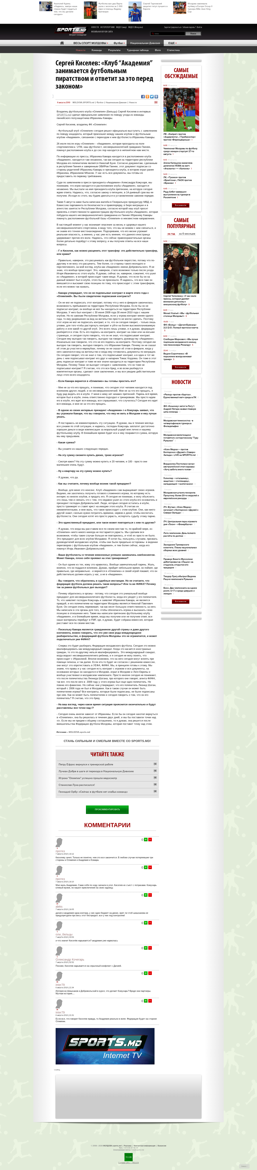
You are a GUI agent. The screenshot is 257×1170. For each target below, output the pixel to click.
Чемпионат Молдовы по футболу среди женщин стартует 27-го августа (180, 151)
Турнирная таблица (138, 50)
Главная (62, 43)
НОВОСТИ (95, 27)
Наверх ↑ (244, 1166)
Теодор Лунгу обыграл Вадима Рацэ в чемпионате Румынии (179, 577)
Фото (158, 50)
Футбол (118, 43)
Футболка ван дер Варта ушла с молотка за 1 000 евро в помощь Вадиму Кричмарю (110, 7)
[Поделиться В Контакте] (156, 96)
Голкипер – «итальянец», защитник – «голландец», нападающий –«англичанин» (179, 481)
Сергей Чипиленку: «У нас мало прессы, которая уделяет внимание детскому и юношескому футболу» (179, 300)
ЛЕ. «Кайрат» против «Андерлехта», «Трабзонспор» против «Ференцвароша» (179, 136)
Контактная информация (144, 1146)
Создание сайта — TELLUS (128, 1163)
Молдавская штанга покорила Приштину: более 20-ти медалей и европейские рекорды (181, 495)
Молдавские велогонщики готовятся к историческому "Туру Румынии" (180, 437)
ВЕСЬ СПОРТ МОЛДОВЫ (89, 43)
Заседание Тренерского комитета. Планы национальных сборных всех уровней (180, 547)
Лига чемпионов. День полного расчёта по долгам (179, 534)
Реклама (127, 1146)
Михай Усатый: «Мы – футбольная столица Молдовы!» (181, 314)
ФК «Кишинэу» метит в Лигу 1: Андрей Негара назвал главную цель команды (179, 409)
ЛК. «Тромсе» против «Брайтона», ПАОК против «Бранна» (177, 180)
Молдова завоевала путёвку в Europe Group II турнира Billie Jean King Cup (200, 7)
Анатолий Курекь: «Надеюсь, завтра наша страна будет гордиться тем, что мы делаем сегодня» (65, 8)
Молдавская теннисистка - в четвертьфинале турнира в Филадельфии (178, 423)
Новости (80, 50)
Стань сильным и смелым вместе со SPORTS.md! (107, 741)
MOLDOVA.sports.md (79, 732)
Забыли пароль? (189, 27)
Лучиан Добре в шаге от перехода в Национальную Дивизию (96, 771)
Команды (97, 50)
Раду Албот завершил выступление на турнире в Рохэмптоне (176, 194)
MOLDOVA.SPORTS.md (83, 102)
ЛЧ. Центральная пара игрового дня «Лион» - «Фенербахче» (180, 523)
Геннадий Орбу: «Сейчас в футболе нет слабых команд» (93, 791)
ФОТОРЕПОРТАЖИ (107, 27)
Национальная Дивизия (145, 43)
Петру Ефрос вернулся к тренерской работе (86, 764)
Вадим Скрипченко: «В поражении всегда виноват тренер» (177, 356)
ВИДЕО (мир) (121, 27)
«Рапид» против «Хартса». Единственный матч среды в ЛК (181, 396)
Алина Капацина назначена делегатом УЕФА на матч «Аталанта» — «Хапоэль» (177, 165)
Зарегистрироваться (172, 27)
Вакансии (162, 1146)
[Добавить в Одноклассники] (147, 96)
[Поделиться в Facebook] (143, 96)
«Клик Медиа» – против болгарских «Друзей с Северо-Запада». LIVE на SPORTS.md (180, 452)
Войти (199, 27)
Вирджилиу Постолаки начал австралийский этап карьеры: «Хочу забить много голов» (179, 466)
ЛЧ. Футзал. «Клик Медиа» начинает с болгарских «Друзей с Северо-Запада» (180, 509)
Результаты (114, 50)
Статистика (173, 50)
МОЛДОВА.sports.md (112, 1146)
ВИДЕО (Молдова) (135, 27)
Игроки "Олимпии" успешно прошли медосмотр (88, 778)
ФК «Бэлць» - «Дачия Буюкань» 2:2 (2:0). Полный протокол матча (180, 327)
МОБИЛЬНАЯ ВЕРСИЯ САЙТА (102, 32)
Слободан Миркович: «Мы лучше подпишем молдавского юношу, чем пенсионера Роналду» (180, 342)
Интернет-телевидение (78, 35)
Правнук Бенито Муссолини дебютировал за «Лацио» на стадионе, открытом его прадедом (178, 563)
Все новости (180, 205)
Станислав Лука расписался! (77, 784)
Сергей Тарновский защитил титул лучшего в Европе (155, 6)
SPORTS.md (64, 114)
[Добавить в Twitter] (152, 96)
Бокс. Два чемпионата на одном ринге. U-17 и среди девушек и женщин (180, 590)
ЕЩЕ (171, 43)
